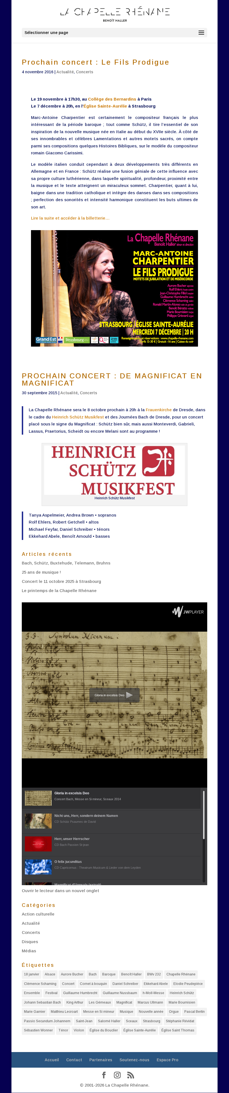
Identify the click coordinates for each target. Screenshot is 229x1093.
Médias (29, 950)
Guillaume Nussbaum (120, 993)
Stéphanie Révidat (180, 1021)
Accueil (52, 1060)
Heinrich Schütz (182, 993)
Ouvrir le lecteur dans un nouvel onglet (60, 890)
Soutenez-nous (134, 1060)
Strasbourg (151, 1021)
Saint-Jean (84, 1021)
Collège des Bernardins (112, 99)
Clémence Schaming (40, 984)
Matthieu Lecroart (64, 1012)
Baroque (109, 974)
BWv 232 (154, 974)
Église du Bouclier (104, 1030)
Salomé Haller (109, 1021)
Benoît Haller (131, 974)
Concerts (84, 72)
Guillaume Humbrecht (80, 993)
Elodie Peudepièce (188, 984)
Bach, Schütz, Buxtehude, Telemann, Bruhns (66, 563)
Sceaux (131, 1021)
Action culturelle (38, 914)
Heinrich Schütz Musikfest (78, 417)
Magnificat (124, 1002)
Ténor (63, 1030)
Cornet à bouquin (93, 984)
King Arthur (74, 1002)
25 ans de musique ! (41, 572)
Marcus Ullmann (150, 1002)
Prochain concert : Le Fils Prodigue (96, 62)
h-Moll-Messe (153, 993)
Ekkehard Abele (156, 984)
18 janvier (31, 974)
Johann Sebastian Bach (42, 1002)
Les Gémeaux (100, 1002)
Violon (79, 1030)
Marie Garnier (34, 1012)
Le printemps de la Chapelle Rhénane (59, 590)
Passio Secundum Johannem (47, 1021)
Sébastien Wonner (38, 1030)
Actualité (65, 72)
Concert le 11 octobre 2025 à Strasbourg (61, 581)
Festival (52, 993)
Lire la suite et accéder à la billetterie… (70, 218)
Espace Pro (167, 1060)
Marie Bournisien (182, 1002)
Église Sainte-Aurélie (105, 106)
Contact (74, 1060)
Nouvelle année (151, 1012)
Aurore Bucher (72, 974)
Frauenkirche (159, 409)
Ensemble (32, 993)
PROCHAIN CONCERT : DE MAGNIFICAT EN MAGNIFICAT (112, 379)
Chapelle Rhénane (180, 974)
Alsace (50, 974)
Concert (68, 984)
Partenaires (100, 1060)
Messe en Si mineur (98, 1012)
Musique (126, 1012)
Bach (93, 974)
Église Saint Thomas (177, 1030)
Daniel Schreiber (125, 984)
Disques (30, 941)
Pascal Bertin (194, 1012)
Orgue (174, 1012)
